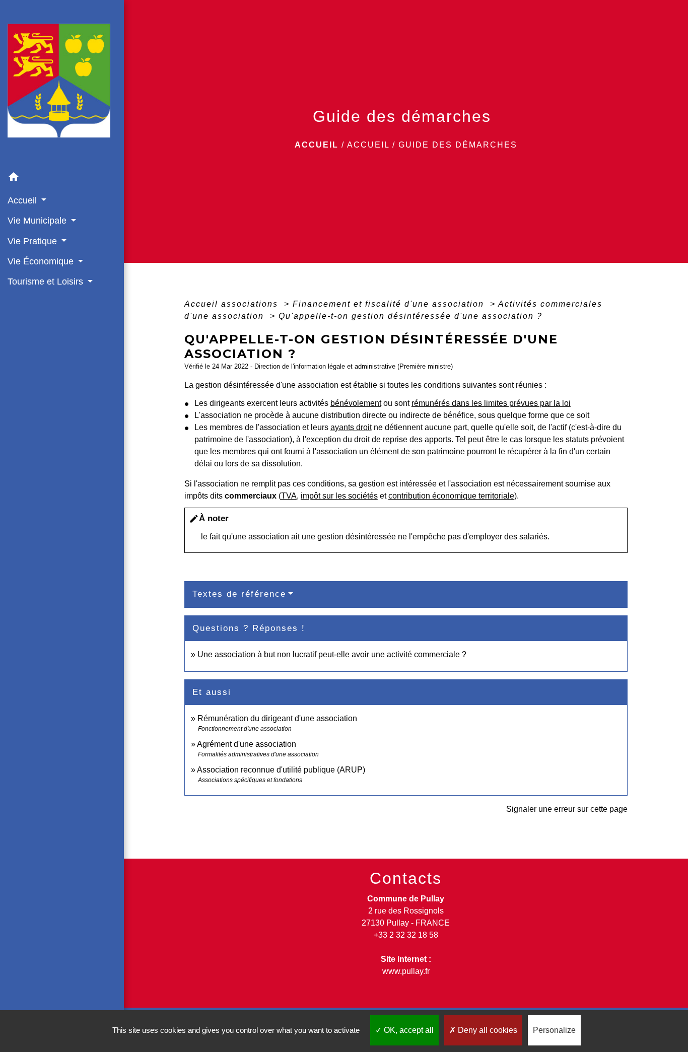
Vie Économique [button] (42, 261)
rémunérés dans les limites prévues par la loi (491, 403)
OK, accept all (408, 1030)
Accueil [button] (23, 200)
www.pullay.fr (406, 971)
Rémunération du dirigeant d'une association (277, 718)
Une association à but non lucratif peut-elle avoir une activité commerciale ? (331, 654)
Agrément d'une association (246, 744)
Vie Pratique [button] (33, 241)
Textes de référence (239, 594)
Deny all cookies (486, 1030)
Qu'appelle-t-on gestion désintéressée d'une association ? (410, 316)
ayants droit (351, 427)
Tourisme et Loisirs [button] (47, 281)
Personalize (554, 1030)
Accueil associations (232, 304)
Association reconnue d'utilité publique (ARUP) (281, 769)
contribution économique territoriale (451, 496)
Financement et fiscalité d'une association (390, 304)
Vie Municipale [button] (38, 221)
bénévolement (355, 403)
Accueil (316, 145)
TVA (289, 496)
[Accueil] (62, 84)
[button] (62, 178)
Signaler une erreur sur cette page (567, 809)
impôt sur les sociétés (339, 496)
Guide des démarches (457, 145)
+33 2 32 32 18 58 (406, 935)
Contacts (406, 878)
